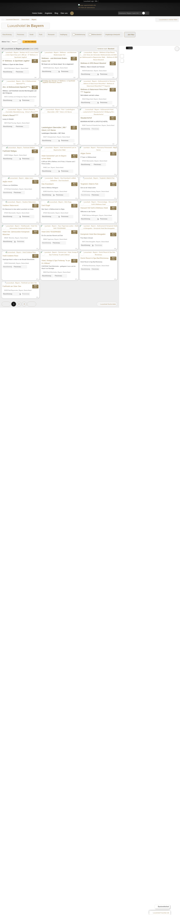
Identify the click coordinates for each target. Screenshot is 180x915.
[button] (6, 304)
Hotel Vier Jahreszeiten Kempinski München (16, 233)
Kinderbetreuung (80, 34)
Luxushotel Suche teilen (108, 304)
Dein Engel (46, 205)
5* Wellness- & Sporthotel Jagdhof (16, 61)
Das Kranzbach (48, 184)
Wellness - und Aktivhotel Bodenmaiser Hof (54, 59)
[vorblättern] (34, 55)
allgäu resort (7, 181)
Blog (56, 13)
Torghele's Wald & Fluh (89, 184)
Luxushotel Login (88, 1)
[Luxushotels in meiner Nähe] (122, 60)
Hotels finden (37, 13)
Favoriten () (161, 913)
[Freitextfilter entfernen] (143, 13)
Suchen (147, 13)
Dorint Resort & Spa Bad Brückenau (95, 258)
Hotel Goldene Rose (10, 256)
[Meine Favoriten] (72, 13)
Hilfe (96, 1)
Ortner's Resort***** (10, 115)
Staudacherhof (86, 118)
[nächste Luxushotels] (31, 304)
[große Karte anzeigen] (122, 56)
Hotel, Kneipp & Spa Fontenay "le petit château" (56, 261)
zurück (130, 48)
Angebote (48, 13)
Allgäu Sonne (86, 153)
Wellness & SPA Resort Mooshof (93, 63)
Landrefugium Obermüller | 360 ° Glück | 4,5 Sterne (54, 128)
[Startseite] (2, 20)
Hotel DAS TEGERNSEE (51, 232)
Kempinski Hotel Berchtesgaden (93, 234)
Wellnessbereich (96, 34)
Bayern (14, 42)
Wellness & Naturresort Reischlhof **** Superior (94, 90)
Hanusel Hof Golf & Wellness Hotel (94, 208)
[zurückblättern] (7, 55)
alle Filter (130, 34)
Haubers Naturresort (11, 205)
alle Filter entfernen (30, 41)
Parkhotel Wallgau (10, 151)
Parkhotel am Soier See (12, 286)
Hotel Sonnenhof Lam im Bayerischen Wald (54, 157)
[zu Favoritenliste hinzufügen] (4, 54)
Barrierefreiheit (163, 906)
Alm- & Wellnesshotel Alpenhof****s (16, 87)
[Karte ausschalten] (177, 48)
